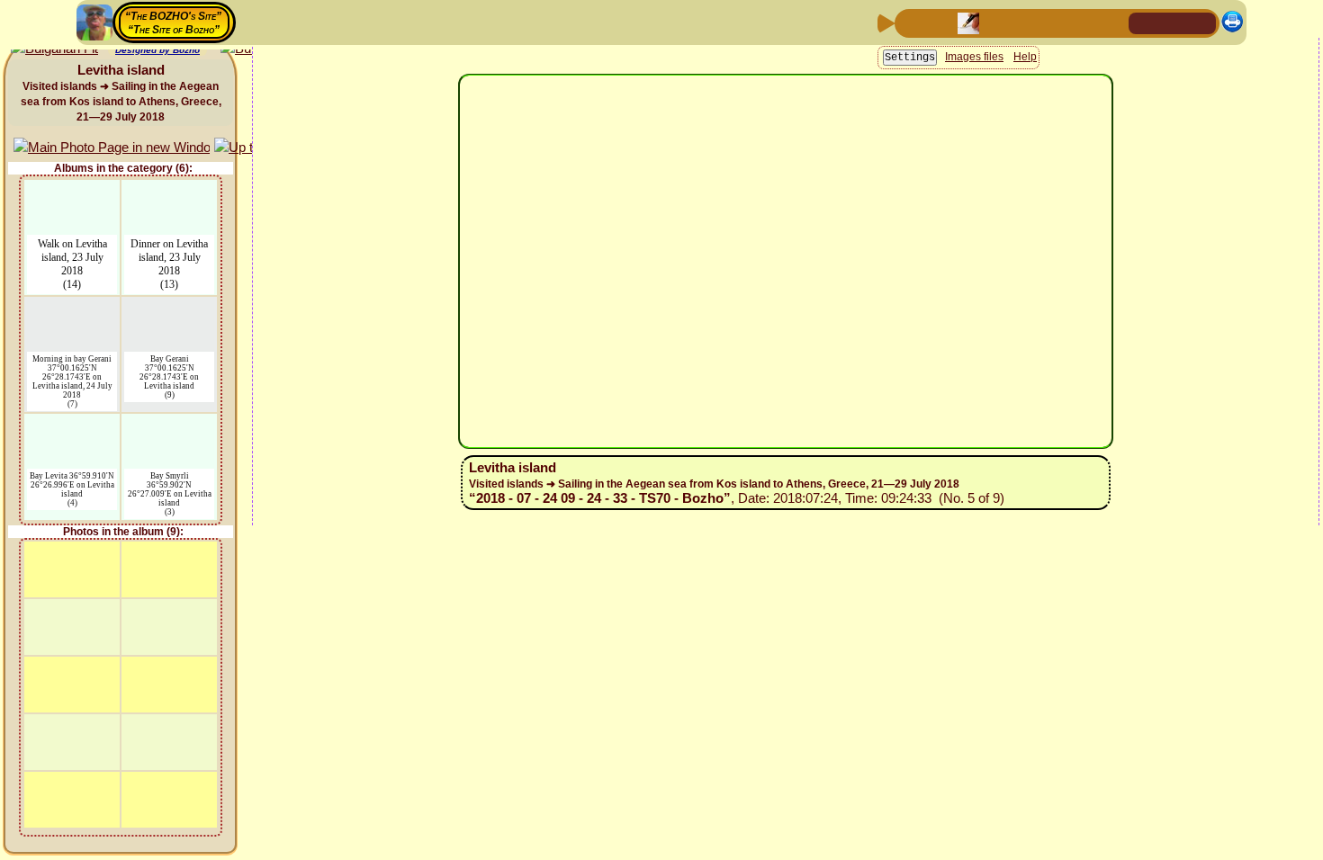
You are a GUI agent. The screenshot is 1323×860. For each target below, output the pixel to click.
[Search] (1112, 22)
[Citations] (997, 22)
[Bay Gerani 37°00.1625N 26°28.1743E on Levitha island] (169, 308)
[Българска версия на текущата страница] (54, 61)
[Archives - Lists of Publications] (968, 22)
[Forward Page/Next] (939, 22)
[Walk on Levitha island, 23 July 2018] (72, 191)
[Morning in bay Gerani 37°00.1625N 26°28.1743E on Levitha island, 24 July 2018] (72, 308)
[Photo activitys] (1055, 22)
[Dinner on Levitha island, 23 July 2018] (169, 191)
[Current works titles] (1026, 22)
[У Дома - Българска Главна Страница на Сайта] (1201, 22)
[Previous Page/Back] (911, 22)
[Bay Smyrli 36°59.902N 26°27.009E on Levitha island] (169, 425)
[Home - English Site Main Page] (1173, 22)
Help (1025, 175)
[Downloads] (1083, 22)
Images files (974, 175)
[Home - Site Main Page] (1144, 22)
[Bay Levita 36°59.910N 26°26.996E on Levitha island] (72, 425)
